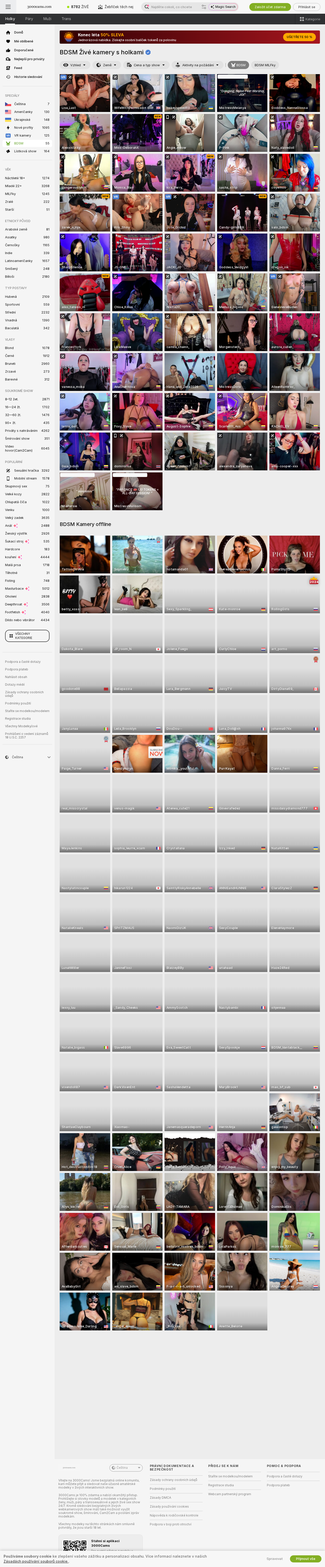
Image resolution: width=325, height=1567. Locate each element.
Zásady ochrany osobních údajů (24, 694)
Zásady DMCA (160, 1497)
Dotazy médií (15, 684)
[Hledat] (203, 6)
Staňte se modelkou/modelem (27, 711)
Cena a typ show (147, 65)
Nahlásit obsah (16, 677)
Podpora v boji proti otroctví (170, 1524)
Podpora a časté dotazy (23, 662)
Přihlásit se (306, 7)
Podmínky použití (18, 703)
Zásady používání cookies (169, 1506)
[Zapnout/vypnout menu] (8, 7)
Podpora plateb (16, 669)
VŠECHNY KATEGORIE (23, 636)
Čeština (122, 1468)
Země (107, 65)
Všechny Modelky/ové (21, 726)
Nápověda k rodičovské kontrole (174, 1515)
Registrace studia (18, 718)
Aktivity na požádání (198, 65)
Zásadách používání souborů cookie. (36, 1561)
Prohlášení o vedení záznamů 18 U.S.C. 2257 (26, 735)
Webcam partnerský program (229, 1494)
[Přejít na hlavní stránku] (39, 7)
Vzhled (75, 65)
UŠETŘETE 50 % (299, 37)
